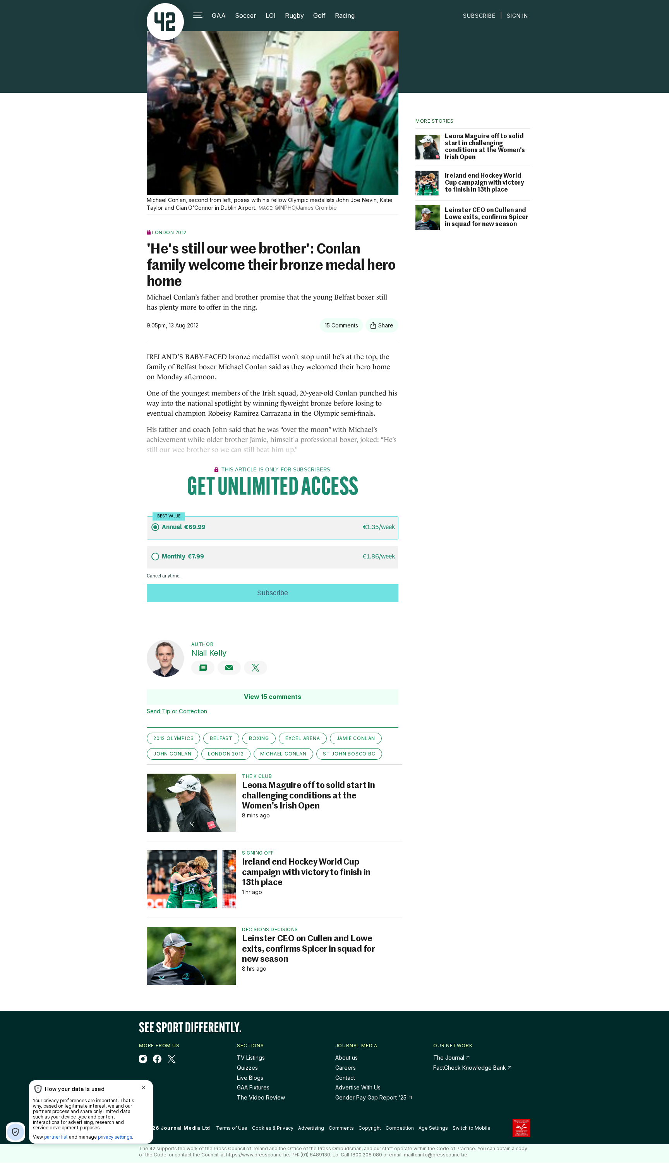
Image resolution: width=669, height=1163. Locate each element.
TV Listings (251, 1057)
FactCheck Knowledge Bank (470, 1067)
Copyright (370, 1128)
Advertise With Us (358, 1087)
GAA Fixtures (253, 1087)
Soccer (245, 15)
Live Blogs (250, 1077)
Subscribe (479, 15)
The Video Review (261, 1097)
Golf (319, 15)
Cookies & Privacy (272, 1128)
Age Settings (433, 1128)
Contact (345, 1077)
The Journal (448, 1057)
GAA (219, 15)
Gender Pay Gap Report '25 (371, 1097)
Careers (345, 1067)
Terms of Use (231, 1128)
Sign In (517, 15)
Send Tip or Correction (177, 711)
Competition (400, 1128)
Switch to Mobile (472, 1128)
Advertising (311, 1128)
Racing (345, 15)
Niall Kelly (208, 653)
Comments (341, 1128)
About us (346, 1057)
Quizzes (247, 1067)
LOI (271, 15)
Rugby (294, 15)
